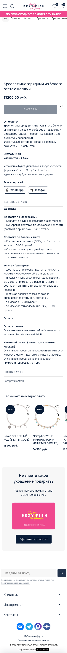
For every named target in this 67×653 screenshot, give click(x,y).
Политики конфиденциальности (15, 583)
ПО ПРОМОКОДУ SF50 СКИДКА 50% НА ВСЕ (33, 14)
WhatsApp (17, 190)
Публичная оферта (33, 636)
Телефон (40, 190)
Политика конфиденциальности (33, 640)
